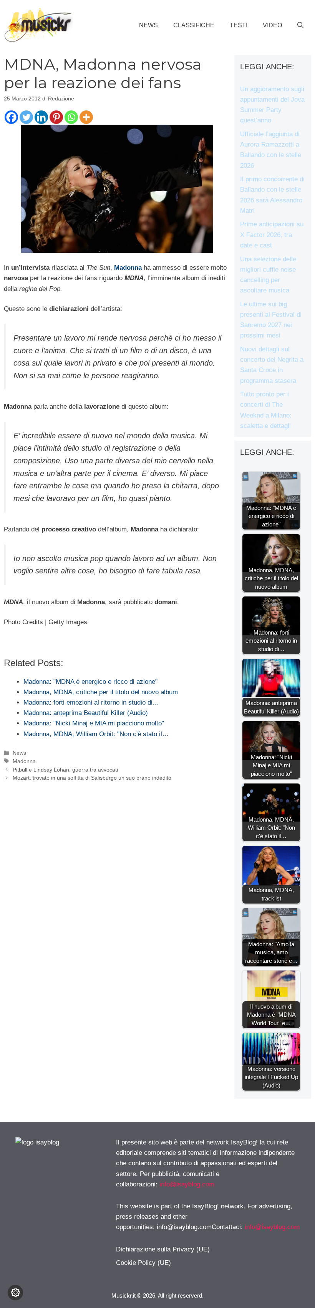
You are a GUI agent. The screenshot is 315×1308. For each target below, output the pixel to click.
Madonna (128, 267)
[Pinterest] (56, 117)
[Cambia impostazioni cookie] (15, 1292)
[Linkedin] (41, 117)
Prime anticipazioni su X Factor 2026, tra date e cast (271, 235)
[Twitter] (26, 117)
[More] (86, 117)
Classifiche (193, 25)
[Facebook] (11, 117)
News (148, 25)
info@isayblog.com (186, 1184)
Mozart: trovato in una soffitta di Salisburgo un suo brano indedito (92, 778)
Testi (238, 25)
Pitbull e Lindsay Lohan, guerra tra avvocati (65, 770)
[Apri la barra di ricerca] (300, 25)
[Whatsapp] (71, 117)
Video (272, 25)
